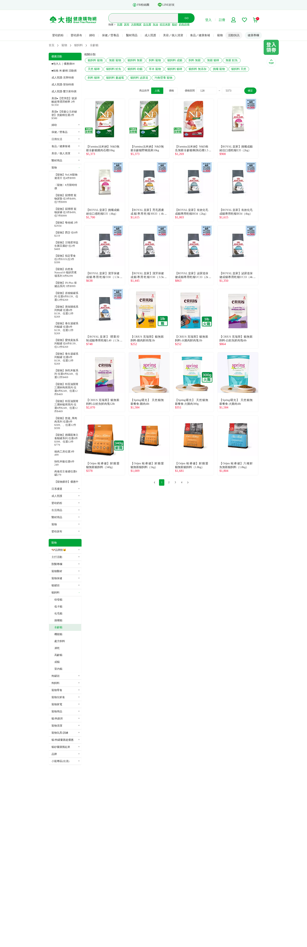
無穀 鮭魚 (232, 60)
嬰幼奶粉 (58, 35)
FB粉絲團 (143, 4)
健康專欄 (253, 35)
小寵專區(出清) (60, 761)
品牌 (54, 754)
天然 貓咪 (94, 68)
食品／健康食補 (200, 35)
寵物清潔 (57, 725)
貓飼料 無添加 (197, 68)
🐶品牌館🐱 (59, 549)
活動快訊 (233, 35)
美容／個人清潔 (173, 35)
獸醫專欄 (57, 564)
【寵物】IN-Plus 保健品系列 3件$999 (65, 284)
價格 (171, 90)
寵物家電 (57, 704)
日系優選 (57, 488)
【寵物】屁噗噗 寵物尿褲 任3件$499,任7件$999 (65, 212)
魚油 (155, 24)
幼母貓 (58, 599)
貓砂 (174, 24)
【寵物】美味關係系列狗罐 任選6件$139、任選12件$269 (66, 311)
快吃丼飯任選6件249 (64, 463)
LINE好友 (168, 4)
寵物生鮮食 (58, 697)
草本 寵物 (155, 68)
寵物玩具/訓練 (60, 732)
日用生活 (57, 139)
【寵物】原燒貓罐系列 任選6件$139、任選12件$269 (66, 296)
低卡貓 (58, 606)
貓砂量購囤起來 (61, 747)
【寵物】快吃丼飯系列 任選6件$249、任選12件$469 (66, 374)
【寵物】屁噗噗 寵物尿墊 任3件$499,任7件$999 (65, 198)
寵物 (220, 35)
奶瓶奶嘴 (184, 24)
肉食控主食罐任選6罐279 (65, 473)
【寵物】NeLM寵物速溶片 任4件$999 (65, 176)
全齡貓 (58, 627)
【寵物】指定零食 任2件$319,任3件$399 (65, 259)
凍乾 (57, 648)
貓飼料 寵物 (95, 60)
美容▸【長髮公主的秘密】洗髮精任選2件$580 (64, 115)
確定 (250, 90)
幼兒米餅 (165, 24)
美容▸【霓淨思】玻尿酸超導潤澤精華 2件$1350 (64, 101)
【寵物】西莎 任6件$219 (66, 234)
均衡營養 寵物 (163, 77)
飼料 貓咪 (94, 77)
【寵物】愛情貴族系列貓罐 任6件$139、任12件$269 (66, 343)
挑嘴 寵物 (219, 68)
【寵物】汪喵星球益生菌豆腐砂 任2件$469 (66, 245)
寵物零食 (57, 690)
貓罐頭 (56, 585)
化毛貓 (58, 613)
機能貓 (58, 634)
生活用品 (57, 510)
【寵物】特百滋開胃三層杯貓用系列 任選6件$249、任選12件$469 (66, 406)
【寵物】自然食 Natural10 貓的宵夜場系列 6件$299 (65, 272)
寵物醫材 (57, 571)
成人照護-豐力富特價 (64, 91)
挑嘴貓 (58, 620)
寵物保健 (57, 578)
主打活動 (57, 557)
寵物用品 (57, 711)
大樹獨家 (136, 24)
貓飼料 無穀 (135, 60)
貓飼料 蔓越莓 (115, 77)
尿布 (126, 24)
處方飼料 (59, 641)
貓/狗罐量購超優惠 (63, 739)
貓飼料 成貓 (174, 60)
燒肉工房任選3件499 (64, 453)
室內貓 (58, 668)
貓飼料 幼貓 (135, 68)
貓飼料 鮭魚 (113, 68)
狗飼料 (56, 683)
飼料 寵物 (155, 60)
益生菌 (147, 24)
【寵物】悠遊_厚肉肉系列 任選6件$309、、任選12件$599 (65, 423)
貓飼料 (56, 592)
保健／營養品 (110, 35)
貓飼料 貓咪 (174, 68)
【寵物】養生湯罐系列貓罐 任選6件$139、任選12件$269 (66, 328)
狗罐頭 (56, 676)
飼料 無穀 (195, 60)
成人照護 (150, 35)
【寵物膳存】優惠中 (66, 481)
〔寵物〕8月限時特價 (65, 187)
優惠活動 (56, 56)
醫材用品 (132, 35)
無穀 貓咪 (213, 60)
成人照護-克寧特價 (63, 77)
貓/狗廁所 (57, 718)
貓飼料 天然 (238, 68)
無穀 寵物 (115, 60)
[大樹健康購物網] (73, 20)
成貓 (57, 662)
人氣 (157, 90)
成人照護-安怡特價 (63, 84)
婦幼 (92, 35)
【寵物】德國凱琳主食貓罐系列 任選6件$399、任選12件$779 (66, 439)
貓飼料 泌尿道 (139, 77)
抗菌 (119, 24)
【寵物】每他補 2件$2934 (66, 224)
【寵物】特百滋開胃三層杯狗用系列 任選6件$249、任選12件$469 (66, 389)
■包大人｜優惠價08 (63, 63)
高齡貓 (58, 655)
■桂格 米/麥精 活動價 (64, 70)
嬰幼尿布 (76, 35)
